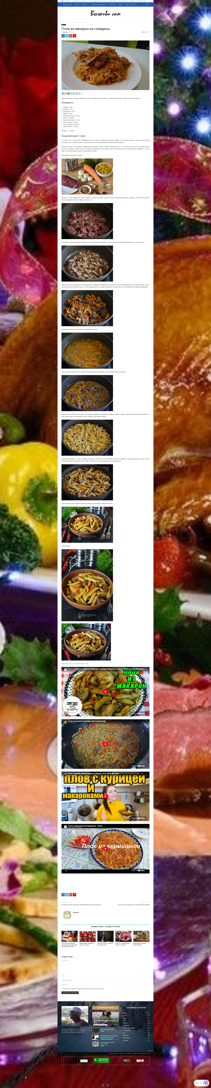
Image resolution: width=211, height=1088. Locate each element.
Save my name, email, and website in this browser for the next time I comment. (83, 988)
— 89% (84, 1060)
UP (103, 1085)
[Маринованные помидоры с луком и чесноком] (87, 936)
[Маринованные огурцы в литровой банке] (141, 936)
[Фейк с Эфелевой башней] (95, 1030)
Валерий (65, 32)
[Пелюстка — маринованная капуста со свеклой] (123, 936)
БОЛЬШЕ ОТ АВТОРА (112, 926)
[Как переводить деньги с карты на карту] (105, 1019)
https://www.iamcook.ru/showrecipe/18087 (72, 663)
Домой (63, 22)
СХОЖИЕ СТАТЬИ (97, 926)
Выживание (112, 4)
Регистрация (132, 1)
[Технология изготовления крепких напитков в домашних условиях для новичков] (69, 936)
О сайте (119, 1)
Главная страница (112, 1)
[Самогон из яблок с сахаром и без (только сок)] (105, 936)
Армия (120, 4)
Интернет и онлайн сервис (98, 4)
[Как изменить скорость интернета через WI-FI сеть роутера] (95, 1037)
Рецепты (69, 22)
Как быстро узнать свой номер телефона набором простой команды (81, 904)
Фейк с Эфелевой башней (107, 1029)
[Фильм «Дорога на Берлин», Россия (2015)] (95, 1043)
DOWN (108, 1085)
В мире (76, 4)
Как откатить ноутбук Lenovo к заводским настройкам (134, 904)
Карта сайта (139, 1)
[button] (148, 4)
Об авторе (125, 1)
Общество (84, 4)
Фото (144, 1)
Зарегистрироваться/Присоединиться (98, 1)
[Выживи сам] (105, 13)
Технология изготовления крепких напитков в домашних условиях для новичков (69, 945)
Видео (127, 4)
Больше (133, 4)
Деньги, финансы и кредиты (100, 1024)
